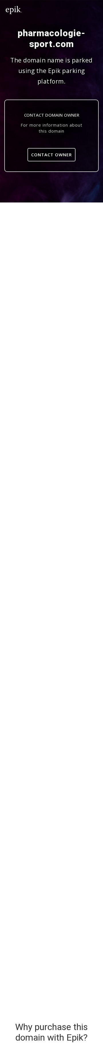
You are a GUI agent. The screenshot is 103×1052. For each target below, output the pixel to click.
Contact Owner (51, 154)
